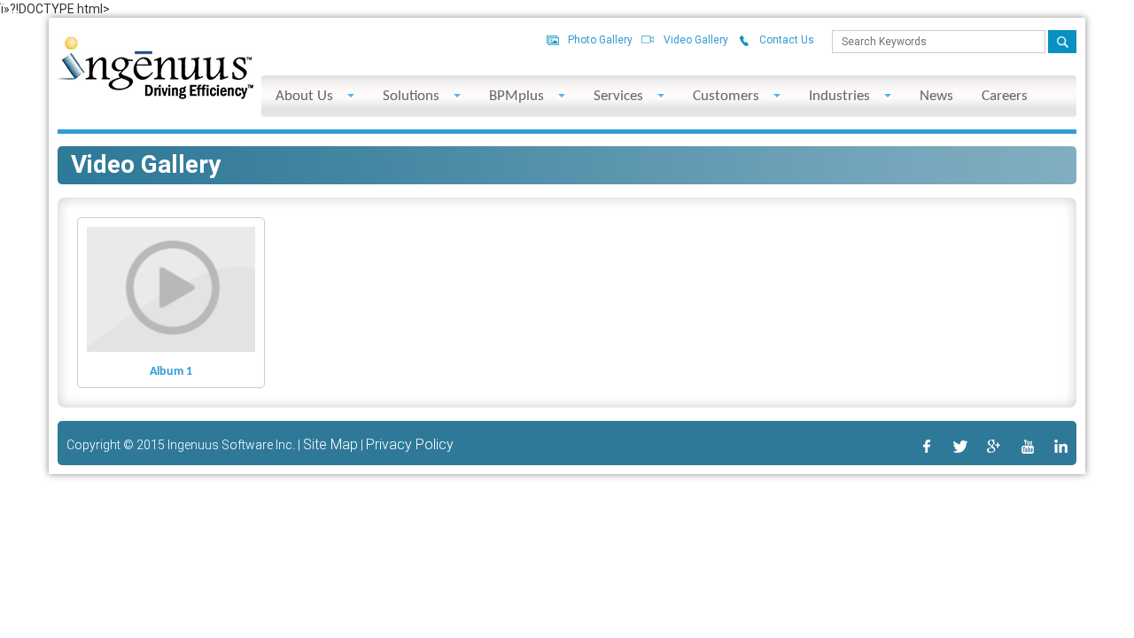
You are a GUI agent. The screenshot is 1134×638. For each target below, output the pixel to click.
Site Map (330, 444)
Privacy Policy (410, 444)
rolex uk (1002, 143)
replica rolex (708, 143)
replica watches (472, 143)
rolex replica (186, 143)
